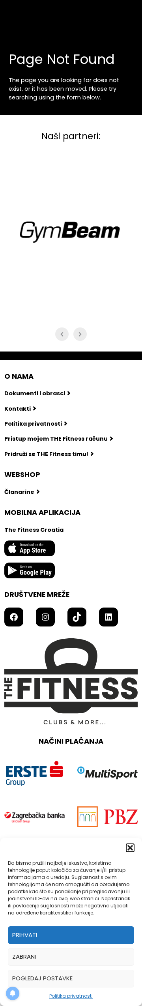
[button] (130, 848)
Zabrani (24, 956)
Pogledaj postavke (42, 978)
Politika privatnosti (71, 996)
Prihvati (24, 935)
